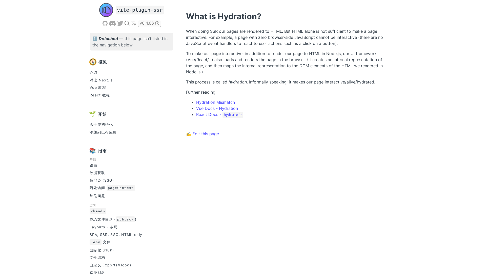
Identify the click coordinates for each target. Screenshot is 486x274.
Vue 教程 (98, 87)
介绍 (93, 72)
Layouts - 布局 (103, 227)
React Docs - (219, 114)
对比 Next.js (101, 80)
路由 (93, 165)
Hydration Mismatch (215, 102)
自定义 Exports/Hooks (110, 265)
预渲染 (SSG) (102, 180)
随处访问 (112, 187)
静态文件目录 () (113, 219)
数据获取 (97, 172)
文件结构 (97, 257)
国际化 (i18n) (102, 250)
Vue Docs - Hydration (217, 108)
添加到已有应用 (103, 132)
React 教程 (100, 95)
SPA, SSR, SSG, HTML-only (116, 234)
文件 (101, 242)
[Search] (127, 23)
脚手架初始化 (101, 124)
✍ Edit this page (202, 133)
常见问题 (97, 196)
